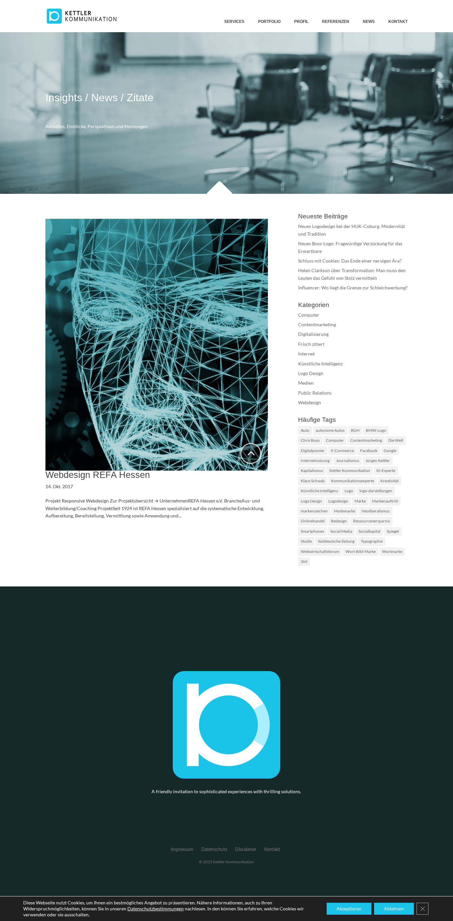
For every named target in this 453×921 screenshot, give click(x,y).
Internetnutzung (315, 460)
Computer (308, 315)
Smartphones (312, 531)
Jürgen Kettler (377, 460)
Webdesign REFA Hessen (97, 475)
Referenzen (335, 21)
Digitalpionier (313, 450)
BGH (355, 430)
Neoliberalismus (375, 510)
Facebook (368, 450)
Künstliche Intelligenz (320, 363)
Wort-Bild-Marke (361, 551)
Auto (305, 430)
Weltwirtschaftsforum (320, 551)
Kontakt (398, 21)
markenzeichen (314, 510)
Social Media (341, 531)
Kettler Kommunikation (349, 470)
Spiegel (393, 531)
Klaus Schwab (313, 480)
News (369, 21)
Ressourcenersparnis (371, 520)
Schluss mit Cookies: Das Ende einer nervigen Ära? (350, 261)
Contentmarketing (317, 324)
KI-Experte (385, 470)
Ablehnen (394, 908)
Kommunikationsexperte (352, 480)
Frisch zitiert (311, 344)
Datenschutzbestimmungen (155, 908)
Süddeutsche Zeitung (336, 541)
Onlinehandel (313, 520)
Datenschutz (214, 849)
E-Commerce (342, 450)
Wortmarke (392, 551)
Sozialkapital (369, 531)
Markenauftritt (385, 501)
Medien (306, 383)
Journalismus (347, 460)
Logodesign (338, 501)
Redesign (339, 520)
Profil (301, 21)
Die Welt (395, 440)
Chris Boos (310, 440)
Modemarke (344, 510)
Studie (306, 541)
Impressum (182, 849)
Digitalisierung (313, 334)
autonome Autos (330, 430)
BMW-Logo (376, 430)
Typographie (372, 541)
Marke (360, 501)
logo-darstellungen (375, 490)
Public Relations (315, 393)
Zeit (304, 561)
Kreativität (389, 480)
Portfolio (269, 21)
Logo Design (310, 373)
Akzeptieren (349, 908)
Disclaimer (245, 849)
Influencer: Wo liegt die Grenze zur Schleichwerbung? (353, 287)
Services (234, 21)
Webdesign (309, 402)
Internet (306, 353)
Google (390, 450)
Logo (349, 490)
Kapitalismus (312, 470)
